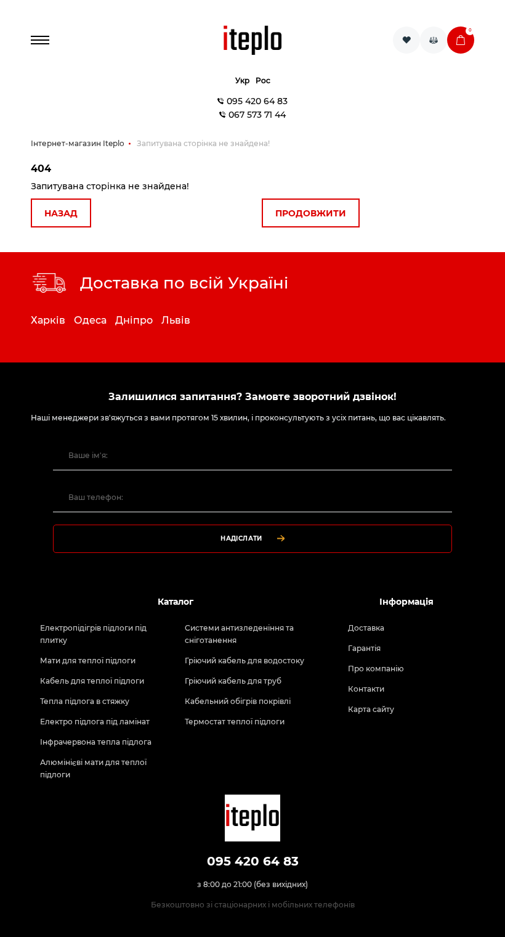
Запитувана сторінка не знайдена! (203, 143)
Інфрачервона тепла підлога (96, 742)
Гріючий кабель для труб (233, 680)
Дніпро (134, 320)
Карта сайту (371, 709)
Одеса (90, 320)
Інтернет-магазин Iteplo (77, 143)
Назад (61, 213)
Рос (263, 80)
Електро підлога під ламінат (95, 721)
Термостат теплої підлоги (235, 721)
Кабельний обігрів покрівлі (238, 701)
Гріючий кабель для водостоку (244, 660)
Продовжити (310, 213)
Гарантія (364, 648)
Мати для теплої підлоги (87, 660)
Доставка (366, 627)
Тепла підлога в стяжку (84, 701)
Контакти (366, 689)
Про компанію (376, 668)
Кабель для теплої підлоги (92, 680)
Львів (175, 320)
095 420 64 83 (257, 101)
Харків (48, 320)
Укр (242, 80)
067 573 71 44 (257, 114)
